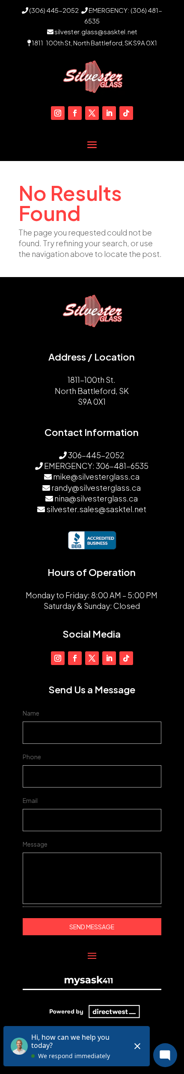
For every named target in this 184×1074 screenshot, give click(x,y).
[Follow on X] (92, 113)
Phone (32, 757)
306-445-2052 (96, 455)
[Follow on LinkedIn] (109, 113)
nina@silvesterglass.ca (96, 498)
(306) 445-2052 (53, 10)
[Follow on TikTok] (126, 113)
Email (30, 800)
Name (31, 713)
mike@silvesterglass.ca (96, 476)
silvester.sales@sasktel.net (96, 509)
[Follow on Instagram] (58, 113)
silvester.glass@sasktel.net (95, 31)
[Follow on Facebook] (75, 113)
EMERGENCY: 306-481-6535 (96, 466)
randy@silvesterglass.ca (96, 487)
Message (35, 844)
